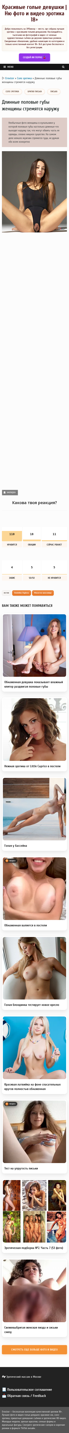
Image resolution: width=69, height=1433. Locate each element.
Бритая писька (35, 91)
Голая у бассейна (15, 845)
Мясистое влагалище (43, 593)
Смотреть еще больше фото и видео (34, 1349)
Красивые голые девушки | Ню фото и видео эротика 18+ (34, 13)
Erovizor (9, 78)
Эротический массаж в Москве (23, 1376)
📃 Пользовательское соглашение (27, 1390)
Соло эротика (24, 78)
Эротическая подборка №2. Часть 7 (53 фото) (33, 1248)
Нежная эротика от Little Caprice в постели (32, 766)
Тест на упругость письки (21, 1168)
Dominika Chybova (21, 593)
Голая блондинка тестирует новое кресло (31, 1005)
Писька (53, 91)
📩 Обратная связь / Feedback (24, 1396)
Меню (10, 66)
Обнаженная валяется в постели (25, 925)
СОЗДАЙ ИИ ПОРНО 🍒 (34, 57)
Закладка (11, 492)
